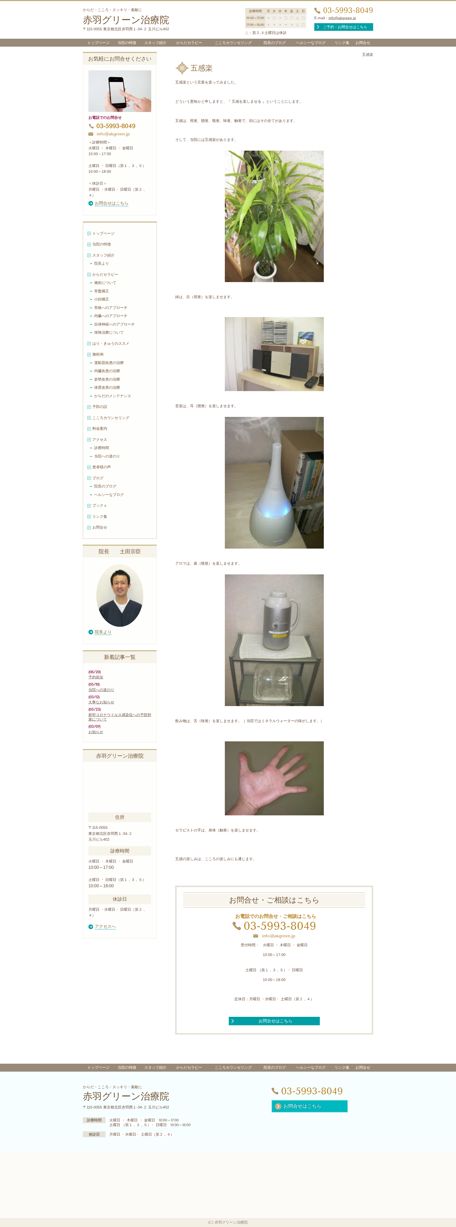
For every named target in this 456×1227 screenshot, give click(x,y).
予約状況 (95, 677)
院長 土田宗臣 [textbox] (120, 552)
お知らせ (95, 732)
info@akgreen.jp (342, 18)
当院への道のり (101, 690)
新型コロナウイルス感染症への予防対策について (119, 717)
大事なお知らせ (101, 702)
